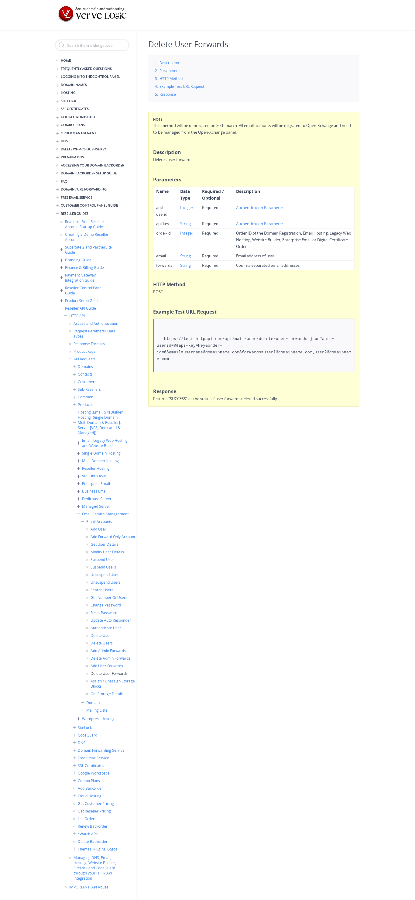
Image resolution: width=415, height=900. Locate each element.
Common (85, 396)
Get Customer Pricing (96, 803)
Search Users (102, 589)
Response (167, 94)
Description (169, 62)
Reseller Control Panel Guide (83, 290)
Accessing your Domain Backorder (92, 165)
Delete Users (102, 643)
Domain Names (74, 85)
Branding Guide (78, 259)
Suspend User (102, 559)
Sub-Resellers (89, 389)
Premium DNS (72, 157)
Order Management (78, 133)
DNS (64, 141)
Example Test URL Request (181, 86)
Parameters (169, 70)
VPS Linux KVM (94, 475)
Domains (85, 366)
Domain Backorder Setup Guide (89, 173)
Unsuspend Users (106, 582)
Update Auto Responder (111, 620)
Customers (87, 381)
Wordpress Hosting (98, 718)
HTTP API (77, 315)
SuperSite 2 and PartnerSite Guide (88, 250)
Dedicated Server (96, 498)
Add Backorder (90, 788)
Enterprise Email (96, 483)
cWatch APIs (88, 833)
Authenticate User (106, 627)
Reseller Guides (74, 213)
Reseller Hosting (96, 468)
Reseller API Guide (80, 308)
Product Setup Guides (83, 300)
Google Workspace (78, 117)
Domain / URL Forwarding (84, 189)
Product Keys (84, 351)
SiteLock (68, 101)
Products (85, 404)
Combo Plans (73, 125)
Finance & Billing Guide (84, 267)
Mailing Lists (96, 710)
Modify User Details (107, 551)
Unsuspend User (105, 574)
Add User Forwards (107, 665)
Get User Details (104, 544)
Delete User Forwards (109, 673)
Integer (186, 207)
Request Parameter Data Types (94, 333)
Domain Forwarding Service (101, 750)
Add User (98, 529)
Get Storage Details (107, 693)
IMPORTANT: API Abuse (88, 887)
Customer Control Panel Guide (89, 205)
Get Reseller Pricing (94, 811)
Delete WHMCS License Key (83, 149)
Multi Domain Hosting (100, 460)
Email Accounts (99, 521)
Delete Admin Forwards (110, 658)
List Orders (87, 818)
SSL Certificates (75, 109)
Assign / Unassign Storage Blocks (113, 683)
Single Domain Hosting (101, 453)
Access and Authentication (96, 323)
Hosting (68, 93)
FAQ (64, 181)
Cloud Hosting (89, 795)
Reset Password (104, 612)
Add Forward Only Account (113, 536)
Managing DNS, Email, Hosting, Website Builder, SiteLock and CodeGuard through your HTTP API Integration (95, 868)
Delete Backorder (93, 841)
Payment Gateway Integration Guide (80, 278)
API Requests (84, 358)
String (185, 223)
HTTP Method (171, 78)
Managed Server (96, 506)
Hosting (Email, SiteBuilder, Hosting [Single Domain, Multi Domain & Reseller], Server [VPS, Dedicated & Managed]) (101, 422)
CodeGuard (87, 735)
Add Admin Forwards (108, 650)
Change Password (106, 605)
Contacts (85, 374)
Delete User (101, 635)
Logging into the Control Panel (90, 76)
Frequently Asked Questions (86, 69)
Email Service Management (105, 513)
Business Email (95, 491)
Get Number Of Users (109, 597)
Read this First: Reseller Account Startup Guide (84, 224)
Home (66, 60)
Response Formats (89, 343)
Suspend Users (103, 567)
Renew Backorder (93, 826)
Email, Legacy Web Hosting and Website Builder (105, 443)
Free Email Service (76, 197)
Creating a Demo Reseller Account (86, 237)
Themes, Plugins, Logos (97, 849)
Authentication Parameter (259, 207)
